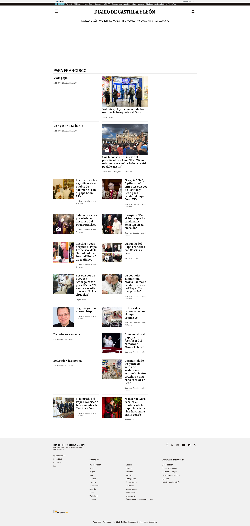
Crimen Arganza (138, 4)
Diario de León (167, 465)
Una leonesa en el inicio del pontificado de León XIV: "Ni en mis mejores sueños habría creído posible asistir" (124, 162)
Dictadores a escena (66, 334)
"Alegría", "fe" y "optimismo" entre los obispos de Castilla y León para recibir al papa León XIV (136, 190)
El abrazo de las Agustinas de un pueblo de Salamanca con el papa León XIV (86, 188)
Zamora (93, 500)
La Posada (114, 21)
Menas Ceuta (88, 4)
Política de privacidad (111, 522)
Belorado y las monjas (67, 361)
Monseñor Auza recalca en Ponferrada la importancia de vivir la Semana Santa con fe (135, 407)
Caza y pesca (131, 479)
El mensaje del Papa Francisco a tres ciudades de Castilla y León (87, 403)
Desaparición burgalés (121, 4)
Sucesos (129, 475)
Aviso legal (97, 522)
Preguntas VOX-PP (102, 4)
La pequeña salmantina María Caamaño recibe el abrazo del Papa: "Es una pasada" (135, 283)
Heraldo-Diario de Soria (171, 475)
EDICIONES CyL (187, 1)
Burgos (92, 472)
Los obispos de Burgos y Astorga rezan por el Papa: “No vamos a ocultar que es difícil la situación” (86, 285)
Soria (92, 493)
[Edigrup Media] (60, 511)
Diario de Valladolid (169, 468)
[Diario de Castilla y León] (124, 11)
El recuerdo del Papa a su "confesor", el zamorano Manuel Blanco (135, 341)
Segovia (93, 489)
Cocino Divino (131, 482)
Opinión (103, 21)
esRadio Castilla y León (171, 482)
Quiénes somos (59, 456)
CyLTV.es (165, 479)
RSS (54, 466)
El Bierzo (93, 479)
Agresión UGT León (73, 4)
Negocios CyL (162, 21)
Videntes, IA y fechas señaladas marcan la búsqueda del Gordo (123, 110)
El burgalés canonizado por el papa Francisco (135, 313)
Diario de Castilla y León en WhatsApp (161, 4)
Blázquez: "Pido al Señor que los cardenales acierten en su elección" (135, 221)
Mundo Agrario (145, 21)
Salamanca (94, 486)
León (91, 475)
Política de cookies (128, 522)
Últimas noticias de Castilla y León (139, 500)
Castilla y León (89, 21)
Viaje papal (60, 78)
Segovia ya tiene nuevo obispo (86, 309)
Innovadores (128, 21)
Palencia (93, 482)
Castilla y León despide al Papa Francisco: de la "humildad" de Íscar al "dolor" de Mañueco (86, 252)
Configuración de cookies (147, 522)
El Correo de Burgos (169, 472)
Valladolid (94, 496)
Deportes (129, 472)
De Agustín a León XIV (68, 126)
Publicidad (57, 459)
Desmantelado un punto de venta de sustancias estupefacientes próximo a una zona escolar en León (135, 372)
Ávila (91, 468)
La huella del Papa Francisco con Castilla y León (135, 248)
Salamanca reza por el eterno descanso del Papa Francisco (86, 220)
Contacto (57, 463)
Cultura (129, 468)
